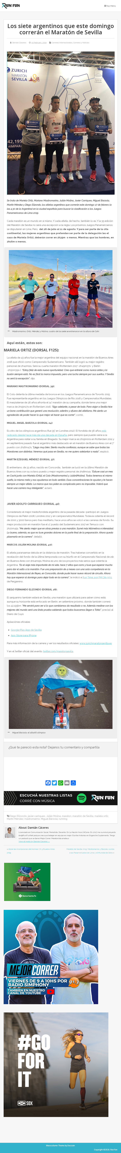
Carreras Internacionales (62, 43)
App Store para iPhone (23, 635)
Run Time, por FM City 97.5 (97, 577)
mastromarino (32, 818)
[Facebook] (48, 783)
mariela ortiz (101, 816)
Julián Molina (53, 816)
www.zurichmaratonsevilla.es (96, 643)
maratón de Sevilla (82, 816)
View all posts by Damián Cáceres (34, 841)
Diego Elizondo (18, 816)
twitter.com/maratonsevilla (58, 651)
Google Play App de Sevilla (26, 630)
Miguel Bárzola (49, 818)
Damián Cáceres (19, 43)
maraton (66, 816)
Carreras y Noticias (81, 43)
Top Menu (111, 6)
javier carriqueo (36, 816)
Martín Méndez (15, 818)
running (63, 818)
